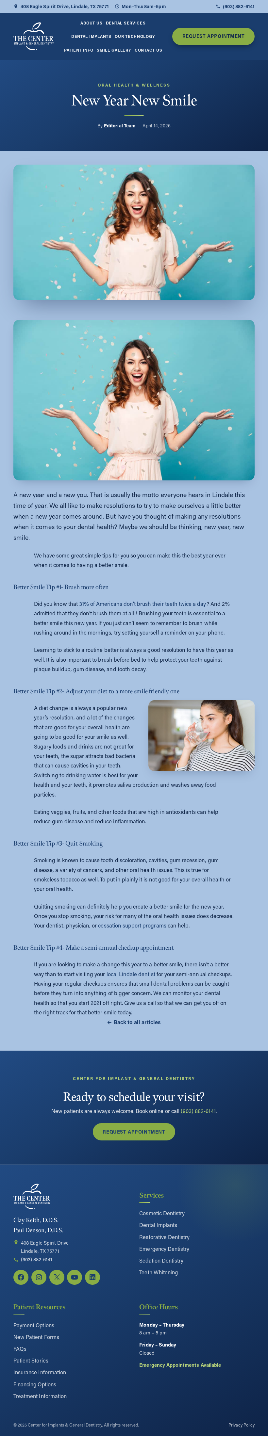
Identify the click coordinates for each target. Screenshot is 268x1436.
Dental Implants (158, 1224)
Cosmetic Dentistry (162, 1213)
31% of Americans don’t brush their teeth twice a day (143, 603)
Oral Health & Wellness (134, 85)
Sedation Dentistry (161, 1260)
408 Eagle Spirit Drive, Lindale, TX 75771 (65, 6)
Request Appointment (213, 36)
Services (151, 1195)
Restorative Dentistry (164, 1237)
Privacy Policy (241, 1425)
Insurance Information (39, 1372)
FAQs (19, 1348)
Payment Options (33, 1325)
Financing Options (34, 1384)
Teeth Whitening (158, 1272)
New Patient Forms (36, 1336)
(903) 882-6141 (239, 6)
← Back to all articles (134, 1022)
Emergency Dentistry (164, 1248)
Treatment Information (40, 1396)
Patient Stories (30, 1360)
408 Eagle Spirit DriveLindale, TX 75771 (45, 1246)
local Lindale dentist (131, 974)
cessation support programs (132, 925)
